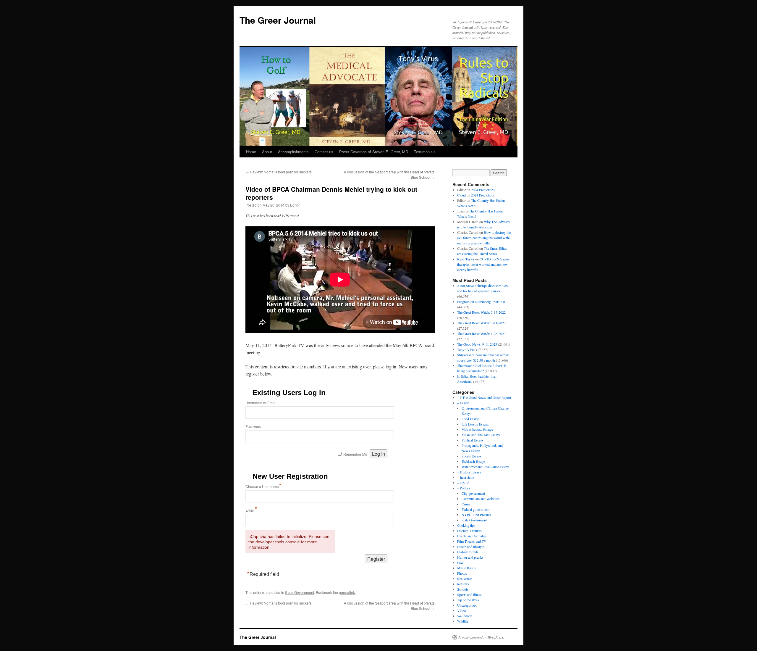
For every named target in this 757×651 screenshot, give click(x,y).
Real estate (464, 578)
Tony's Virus (466, 349)
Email (251, 510)
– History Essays (469, 472)
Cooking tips (466, 525)
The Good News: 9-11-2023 (477, 344)
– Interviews (466, 477)
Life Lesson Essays (475, 424)
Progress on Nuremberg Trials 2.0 (481, 301)
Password (253, 426)
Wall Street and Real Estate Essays (485, 466)
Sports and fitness (469, 594)
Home (251, 151)
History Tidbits (467, 552)
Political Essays (472, 440)
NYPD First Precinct (476, 514)
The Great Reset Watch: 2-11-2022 (481, 322)
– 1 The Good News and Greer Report (484, 397)
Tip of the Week (468, 599)
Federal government (475, 509)
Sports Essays (471, 456)
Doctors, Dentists (469, 530)
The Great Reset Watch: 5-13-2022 (481, 312)
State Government (299, 592)
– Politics (463, 488)
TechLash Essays (474, 461)
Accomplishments (293, 151)
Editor (295, 204)
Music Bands (466, 567)
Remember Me (355, 454)
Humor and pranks (470, 557)
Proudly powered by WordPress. (481, 637)
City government (473, 493)
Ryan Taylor (465, 259)
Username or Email (260, 402)
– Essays (463, 402)
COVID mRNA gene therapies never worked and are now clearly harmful (483, 264)
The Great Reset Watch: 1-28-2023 (481, 333)
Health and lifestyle (470, 546)
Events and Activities (472, 536)
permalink (347, 592)
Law (460, 562)
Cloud (461, 195)
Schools (462, 589)
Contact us (324, 151)
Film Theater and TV (471, 541)
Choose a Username (263, 486)
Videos (462, 610)
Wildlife (462, 621)
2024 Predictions (483, 189)
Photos (462, 573)
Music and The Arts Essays (481, 434)
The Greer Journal (278, 20)
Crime (466, 504)
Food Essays (471, 418)
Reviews (463, 583)
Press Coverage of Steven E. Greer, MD (373, 151)
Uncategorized (467, 605)
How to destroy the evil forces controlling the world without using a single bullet (484, 237)
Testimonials (425, 151)
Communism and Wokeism (480, 498)
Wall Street (464, 615)
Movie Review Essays (477, 429)
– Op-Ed (463, 482)
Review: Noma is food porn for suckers (278, 171)
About (267, 151)
